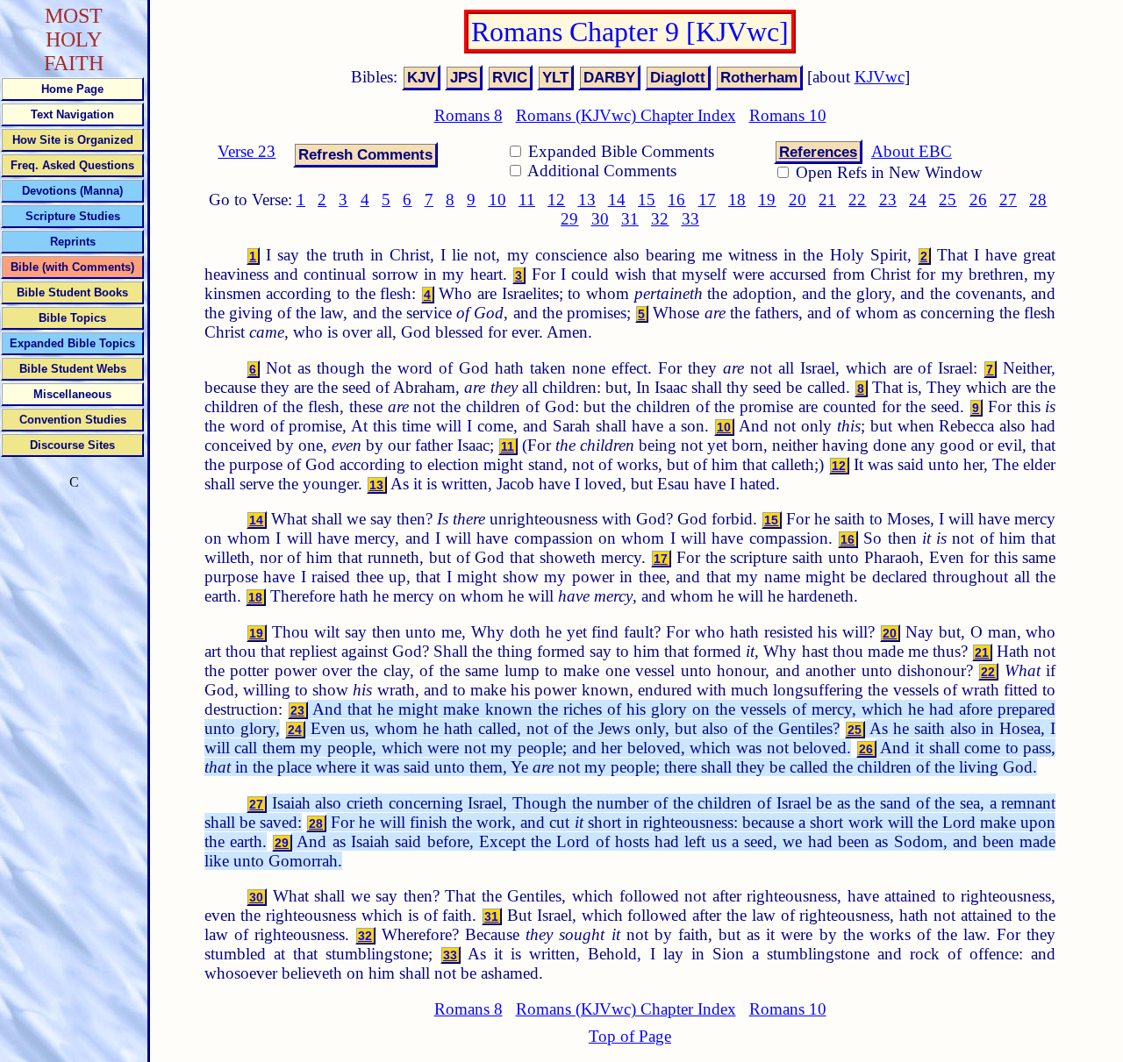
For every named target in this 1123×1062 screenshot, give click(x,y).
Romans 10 (787, 115)
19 (767, 199)
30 (600, 219)
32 (660, 219)
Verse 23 (246, 151)
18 (737, 199)
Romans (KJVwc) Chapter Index (626, 115)
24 (917, 199)
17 (707, 199)
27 (1008, 199)
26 (978, 199)
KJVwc (880, 77)
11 (527, 199)
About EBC (911, 151)
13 (587, 199)
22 (857, 199)
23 (888, 199)
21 (827, 199)
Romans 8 (468, 115)
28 (1038, 199)
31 (630, 219)
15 (646, 199)
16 (676, 199)
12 (556, 199)
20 (797, 199)
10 (497, 199)
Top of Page (630, 1036)
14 (617, 199)
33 (690, 219)
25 (947, 199)
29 (569, 219)
